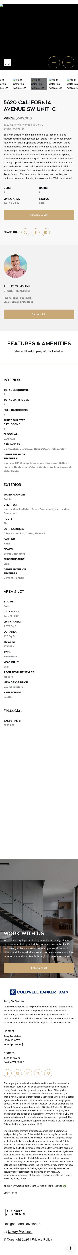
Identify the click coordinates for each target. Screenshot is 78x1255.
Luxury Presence (20, 1231)
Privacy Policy (42, 1239)
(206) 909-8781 (22, 298)
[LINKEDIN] (28, 1073)
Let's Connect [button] (39, 968)
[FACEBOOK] (8, 1073)
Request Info (39, 314)
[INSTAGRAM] (18, 1073)
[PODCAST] (48, 1073)
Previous (1, 2)
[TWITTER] (38, 1073)
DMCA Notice (10, 1193)
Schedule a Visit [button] (39, 215)
